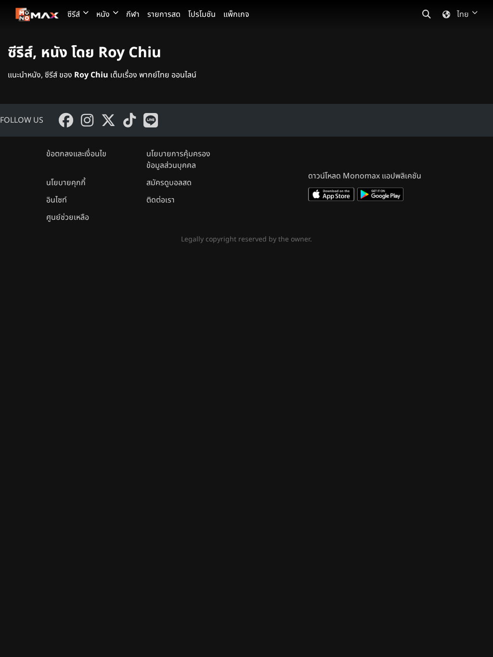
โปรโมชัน (202, 14)
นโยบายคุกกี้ (66, 183)
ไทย (463, 14)
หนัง (103, 14)
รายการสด (164, 14)
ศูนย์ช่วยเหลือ (67, 217)
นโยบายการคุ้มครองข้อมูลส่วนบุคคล (178, 159)
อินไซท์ (56, 200)
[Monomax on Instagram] (87, 120)
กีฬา (133, 14)
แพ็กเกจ (236, 14)
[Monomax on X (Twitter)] (108, 120)
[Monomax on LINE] (150, 120)
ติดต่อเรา (160, 200)
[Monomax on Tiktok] (129, 120)
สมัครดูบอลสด (169, 183)
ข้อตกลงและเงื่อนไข (76, 154)
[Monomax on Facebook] (66, 120)
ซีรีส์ (73, 14)
